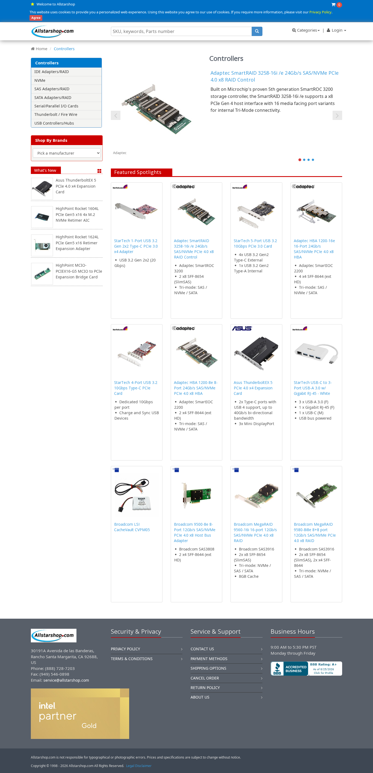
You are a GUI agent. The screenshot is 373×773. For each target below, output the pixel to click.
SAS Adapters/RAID (51, 88)
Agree (36, 18)
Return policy (205, 687)
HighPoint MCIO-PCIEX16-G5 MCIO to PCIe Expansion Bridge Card (79, 271)
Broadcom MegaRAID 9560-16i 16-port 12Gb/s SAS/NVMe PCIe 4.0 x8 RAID (255, 532)
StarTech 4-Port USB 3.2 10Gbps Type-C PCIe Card (135, 388)
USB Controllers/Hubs (54, 123)
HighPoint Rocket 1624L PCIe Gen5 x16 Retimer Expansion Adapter (77, 242)
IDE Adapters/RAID (51, 71)
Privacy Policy (320, 12)
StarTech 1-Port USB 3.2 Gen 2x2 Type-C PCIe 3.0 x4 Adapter (136, 246)
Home (41, 48)
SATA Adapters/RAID (52, 97)
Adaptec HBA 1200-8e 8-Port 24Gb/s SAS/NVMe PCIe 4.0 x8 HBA (196, 388)
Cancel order (205, 678)
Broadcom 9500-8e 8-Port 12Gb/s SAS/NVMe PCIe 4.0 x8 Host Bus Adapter (194, 532)
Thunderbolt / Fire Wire (55, 114)
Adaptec (119, 152)
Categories (306, 30)
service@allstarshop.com (66, 680)
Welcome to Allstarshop (56, 4)
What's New (45, 170)
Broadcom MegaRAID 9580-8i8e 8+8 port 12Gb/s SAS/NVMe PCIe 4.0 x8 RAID (315, 532)
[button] (306, 694)
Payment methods (209, 658)
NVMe (39, 80)
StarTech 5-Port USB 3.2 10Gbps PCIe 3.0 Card (255, 243)
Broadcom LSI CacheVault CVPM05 (132, 527)
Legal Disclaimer (139, 765)
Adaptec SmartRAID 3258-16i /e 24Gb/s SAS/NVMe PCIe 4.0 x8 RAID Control (194, 249)
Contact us (202, 648)
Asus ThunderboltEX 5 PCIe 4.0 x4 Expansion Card (76, 186)
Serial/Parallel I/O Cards (56, 106)
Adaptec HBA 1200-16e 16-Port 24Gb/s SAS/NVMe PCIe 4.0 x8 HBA (314, 249)
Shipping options (208, 668)
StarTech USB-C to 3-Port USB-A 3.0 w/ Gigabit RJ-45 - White (313, 388)
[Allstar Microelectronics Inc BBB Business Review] (306, 668)
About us (200, 697)
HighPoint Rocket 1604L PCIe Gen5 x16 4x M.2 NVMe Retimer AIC (77, 214)
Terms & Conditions (132, 658)
